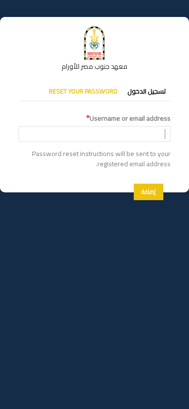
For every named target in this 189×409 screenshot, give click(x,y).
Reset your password (83, 91)
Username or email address (130, 118)
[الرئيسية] (94, 30)
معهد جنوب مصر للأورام (94, 66)
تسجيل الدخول (146, 91)
